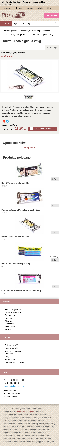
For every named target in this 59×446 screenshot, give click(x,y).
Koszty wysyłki (11, 348)
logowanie (8, 8)
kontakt (21, 8)
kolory (54, 256)
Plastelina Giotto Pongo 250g (15, 263)
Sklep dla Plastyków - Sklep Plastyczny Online (15, 15)
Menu (6, 23)
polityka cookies (43, 8)
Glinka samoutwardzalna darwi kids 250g (21, 290)
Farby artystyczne (13, 312)
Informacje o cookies (14, 362)
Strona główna (10, 30)
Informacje (52, 47)
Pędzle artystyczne (13, 309)
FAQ (7, 356)
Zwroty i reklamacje (14, 351)
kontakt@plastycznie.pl (14, 386)
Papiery (8, 318)
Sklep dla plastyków (26, 411)
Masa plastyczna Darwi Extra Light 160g (20, 210)
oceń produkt (7, 56)
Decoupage (10, 315)
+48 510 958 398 (12, 2)
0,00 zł (54, 16)
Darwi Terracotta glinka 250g (15, 237)
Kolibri (8, 329)
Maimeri (8, 321)
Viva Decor (10, 326)
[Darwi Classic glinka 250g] (29, 101)
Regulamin (10, 359)
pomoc (30, 8)
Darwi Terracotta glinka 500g (15, 183)
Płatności (9, 354)
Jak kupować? (11, 345)
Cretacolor (9, 324)
